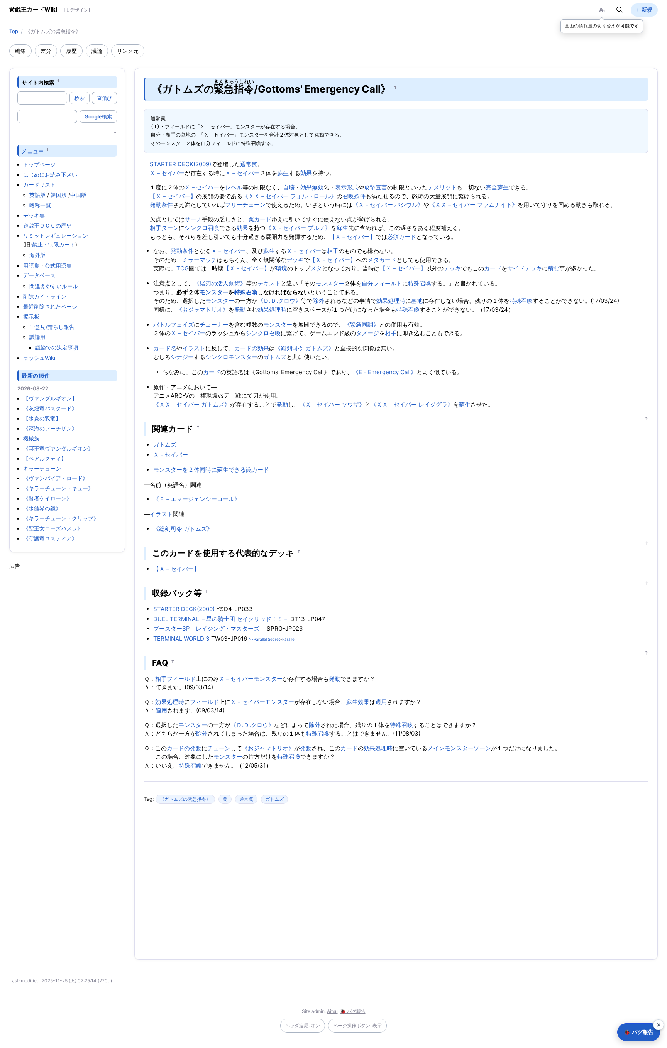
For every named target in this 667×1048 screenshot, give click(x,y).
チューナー (214, 324)
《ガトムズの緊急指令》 (185, 799)
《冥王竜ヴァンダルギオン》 (58, 448)
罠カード (259, 219)
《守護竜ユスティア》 (50, 538)
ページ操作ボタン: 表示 (357, 1025)
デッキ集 (34, 215)
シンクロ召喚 (202, 227)
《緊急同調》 (361, 324)
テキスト (269, 283)
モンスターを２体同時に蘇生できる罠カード (211, 469)
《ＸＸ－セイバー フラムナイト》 (473, 204)
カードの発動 (184, 748)
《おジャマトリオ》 (202, 309)
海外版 (37, 254)
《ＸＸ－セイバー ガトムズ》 (191, 404)
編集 (20, 50)
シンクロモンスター (231, 357)
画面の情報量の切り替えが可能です (602, 26)
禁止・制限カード (53, 244)
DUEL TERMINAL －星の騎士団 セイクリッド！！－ (221, 619)
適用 (381, 701)
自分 (367, 283)
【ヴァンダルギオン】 (50, 398)
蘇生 (283, 173)
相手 (155, 227)
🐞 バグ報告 (353, 1011)
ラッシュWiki (39, 357)
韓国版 (59, 195)
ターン (170, 227)
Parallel (288, 639)
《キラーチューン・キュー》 (58, 488)
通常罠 (248, 164)
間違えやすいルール (53, 286)
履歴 (71, 50)
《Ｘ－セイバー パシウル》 (387, 204)
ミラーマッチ (199, 259)
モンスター (329, 283)
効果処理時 (390, 300)
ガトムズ (274, 357)
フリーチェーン (245, 204)
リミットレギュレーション (55, 235)
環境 (281, 268)
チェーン (218, 748)
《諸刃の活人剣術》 (220, 283)
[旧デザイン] (77, 10)
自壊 (289, 187)
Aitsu (332, 1011)
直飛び (104, 98)
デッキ (295, 259)
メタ (316, 268)
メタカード (381, 259)
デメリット (442, 187)
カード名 (164, 348)
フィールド (387, 283)
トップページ (39, 164)
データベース (39, 275)
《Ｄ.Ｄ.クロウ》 (279, 300)
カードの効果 (251, 348)
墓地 (417, 300)
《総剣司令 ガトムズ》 (304, 348)
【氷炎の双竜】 (42, 418)
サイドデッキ (524, 268)
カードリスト (39, 184)
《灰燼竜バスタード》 (50, 408)
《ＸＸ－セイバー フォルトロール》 (289, 196)
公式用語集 (58, 265)
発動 (240, 309)
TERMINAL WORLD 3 (181, 638)
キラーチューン (42, 468)
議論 (96, 50)
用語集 (31, 265)
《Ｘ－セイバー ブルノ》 (298, 227)
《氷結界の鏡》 (42, 508)
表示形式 (346, 187)
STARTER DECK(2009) (180, 164)
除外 (318, 300)
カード (492, 268)
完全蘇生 (497, 187)
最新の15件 (36, 375)
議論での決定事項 (56, 347)
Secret (274, 639)
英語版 (37, 195)
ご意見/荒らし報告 (51, 327)
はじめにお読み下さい (50, 174)
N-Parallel (258, 639)
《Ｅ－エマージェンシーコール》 (196, 499)
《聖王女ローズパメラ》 (53, 528)
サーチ (193, 219)
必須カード (401, 236)
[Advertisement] (67, 685)
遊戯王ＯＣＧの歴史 (47, 225)
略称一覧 (40, 205)
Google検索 (98, 116)
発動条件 (161, 204)
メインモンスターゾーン (459, 748)
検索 (79, 98)
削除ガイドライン (44, 296)
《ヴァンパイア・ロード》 (55, 478)
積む (553, 268)
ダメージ (367, 333)
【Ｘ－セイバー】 (173, 196)
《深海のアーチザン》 (50, 428)
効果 (306, 173)
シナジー (182, 357)
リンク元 (128, 50)
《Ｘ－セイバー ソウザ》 (332, 404)
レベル (233, 187)
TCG (182, 268)
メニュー (33, 150)
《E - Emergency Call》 (384, 372)
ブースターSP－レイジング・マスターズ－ (209, 628)
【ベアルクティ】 (44, 458)
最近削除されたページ (50, 306)
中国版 (78, 195)
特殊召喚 (419, 283)
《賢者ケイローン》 (47, 498)
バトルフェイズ (173, 324)
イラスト (193, 348)
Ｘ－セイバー (167, 173)
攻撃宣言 (375, 187)
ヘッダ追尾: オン (302, 1025)
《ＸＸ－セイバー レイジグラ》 (412, 404)
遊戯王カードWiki (33, 9)
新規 (647, 9)
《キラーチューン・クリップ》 (61, 518)
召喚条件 (354, 196)
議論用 (37, 337)
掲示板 (31, 316)
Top (13, 31)
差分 (46, 50)
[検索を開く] (619, 9)
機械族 (31, 438)
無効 (317, 187)
